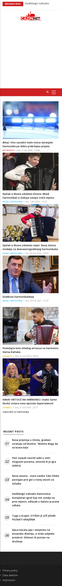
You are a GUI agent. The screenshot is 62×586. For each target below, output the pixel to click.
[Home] (31, 15)
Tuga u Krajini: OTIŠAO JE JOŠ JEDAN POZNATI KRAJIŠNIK (33, 517)
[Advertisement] (31, 56)
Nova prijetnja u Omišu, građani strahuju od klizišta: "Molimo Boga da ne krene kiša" (35, 443)
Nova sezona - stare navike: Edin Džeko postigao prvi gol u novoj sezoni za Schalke (35, 479)
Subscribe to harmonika (16, 411)
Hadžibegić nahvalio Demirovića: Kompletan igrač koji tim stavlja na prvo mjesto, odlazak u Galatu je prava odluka (35, 499)
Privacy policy (10, 570)
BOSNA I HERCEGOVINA (12, 202)
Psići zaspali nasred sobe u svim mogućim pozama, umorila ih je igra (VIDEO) (34, 461)
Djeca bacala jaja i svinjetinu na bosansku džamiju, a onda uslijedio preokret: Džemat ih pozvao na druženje (33, 535)
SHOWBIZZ (7, 356)
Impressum (9, 580)
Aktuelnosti (8, 150)
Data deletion (10, 575)
